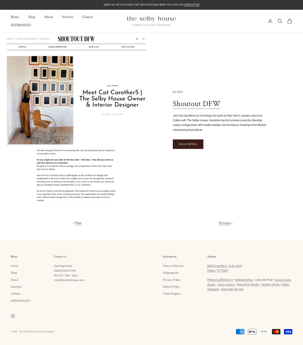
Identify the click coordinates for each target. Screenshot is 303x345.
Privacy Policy (171, 280)
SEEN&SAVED (21, 25)
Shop (31, 17)
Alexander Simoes (232, 289)
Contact (87, 17)
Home (15, 17)
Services (67, 17)
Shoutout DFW (197, 104)
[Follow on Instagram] (13, 316)
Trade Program (172, 293)
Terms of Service (173, 266)
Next (78, 223)
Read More (188, 144)
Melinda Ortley (244, 280)
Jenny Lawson (226, 284)
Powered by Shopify (44, 331)
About (48, 17)
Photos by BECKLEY (220, 280)
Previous (224, 223)
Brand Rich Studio (248, 284)
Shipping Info (171, 272)
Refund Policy (171, 286)
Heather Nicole (270, 284)
